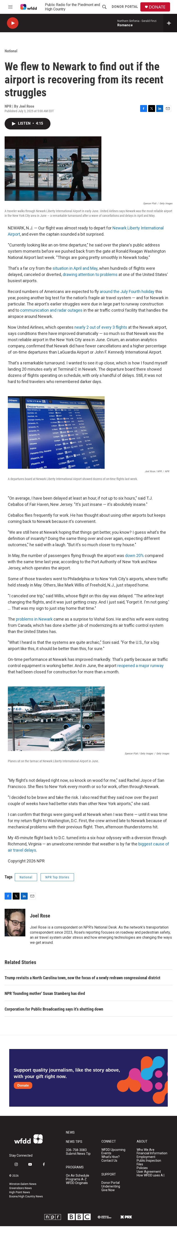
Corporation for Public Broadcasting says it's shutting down (54, 1009)
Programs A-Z (76, 1179)
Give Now (108, 1190)
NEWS (70, 1132)
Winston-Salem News (22, 1184)
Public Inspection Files (149, 1162)
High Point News (19, 1192)
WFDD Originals (77, 1183)
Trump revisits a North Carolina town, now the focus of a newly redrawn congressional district (82, 977)
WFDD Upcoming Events (113, 1151)
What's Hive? (110, 1157)
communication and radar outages (51, 310)
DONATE (157, 7)
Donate (23, 1085)
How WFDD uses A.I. (151, 1175)
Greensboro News (20, 1188)
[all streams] (170, 23)
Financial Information (152, 1153)
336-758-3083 (76, 1150)
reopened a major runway (140, 665)
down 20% (134, 555)
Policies (142, 1168)
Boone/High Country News (26, 1196)
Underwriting (110, 1186)
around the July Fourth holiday (127, 291)
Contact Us (109, 1160)
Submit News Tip (78, 1153)
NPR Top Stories (57, 877)
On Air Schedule (77, 1175)
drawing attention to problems (90, 274)
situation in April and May (75, 268)
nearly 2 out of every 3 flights (100, 327)
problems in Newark (34, 619)
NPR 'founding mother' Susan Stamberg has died (45, 993)
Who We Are (145, 1150)
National (11, 51)
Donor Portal (125, 7)
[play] (12, 23)
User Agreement (149, 1171)
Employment (146, 1157)
